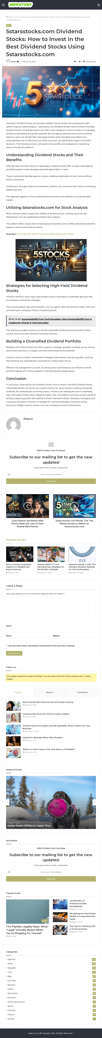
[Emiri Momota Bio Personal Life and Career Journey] (13, 706)
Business (11, 985)
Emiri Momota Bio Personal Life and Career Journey (48, 702)
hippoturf (11, 959)
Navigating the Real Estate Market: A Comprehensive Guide (82, 916)
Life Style (12, 981)
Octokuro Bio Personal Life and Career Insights (46, 714)
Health (10, 989)
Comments (82, 692)
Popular (18, 692)
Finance (11, 1014)
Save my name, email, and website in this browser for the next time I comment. (41, 646)
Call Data (12, 1010)
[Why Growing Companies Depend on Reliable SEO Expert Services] (19, 554)
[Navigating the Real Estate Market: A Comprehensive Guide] (60, 917)
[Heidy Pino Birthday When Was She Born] (13, 741)
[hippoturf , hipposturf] (20, 5)
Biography (12, 968)
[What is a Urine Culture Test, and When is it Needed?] (13, 753)
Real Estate (12, 993)
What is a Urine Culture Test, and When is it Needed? (49, 749)
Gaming (11, 1019)
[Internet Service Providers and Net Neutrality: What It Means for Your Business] (13, 729)
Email (9, 636)
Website (56, 636)
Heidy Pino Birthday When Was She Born (43, 737)
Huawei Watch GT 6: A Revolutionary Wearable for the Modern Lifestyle (50, 567)
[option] (51, 802)
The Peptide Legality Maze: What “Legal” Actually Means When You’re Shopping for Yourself (27, 930)
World (10, 964)
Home (10, 17)
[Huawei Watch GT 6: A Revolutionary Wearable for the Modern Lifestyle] (51, 554)
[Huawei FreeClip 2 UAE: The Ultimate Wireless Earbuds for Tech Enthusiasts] (82, 554)
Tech (17, 17)
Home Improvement (16, 1002)
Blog (9, 976)
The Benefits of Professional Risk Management (78, 904)
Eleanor (14, 62)
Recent (49, 692)
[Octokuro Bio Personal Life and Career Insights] (13, 718)
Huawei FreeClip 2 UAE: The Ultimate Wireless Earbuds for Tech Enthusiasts (82, 567)
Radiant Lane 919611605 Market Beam (30, 825)
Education (12, 998)
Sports (10, 1006)
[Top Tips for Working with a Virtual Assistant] (60, 930)
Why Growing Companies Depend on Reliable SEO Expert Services (18, 567)
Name (9, 626)
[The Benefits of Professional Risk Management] (60, 904)
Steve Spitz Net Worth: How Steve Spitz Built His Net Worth (45, 234)
